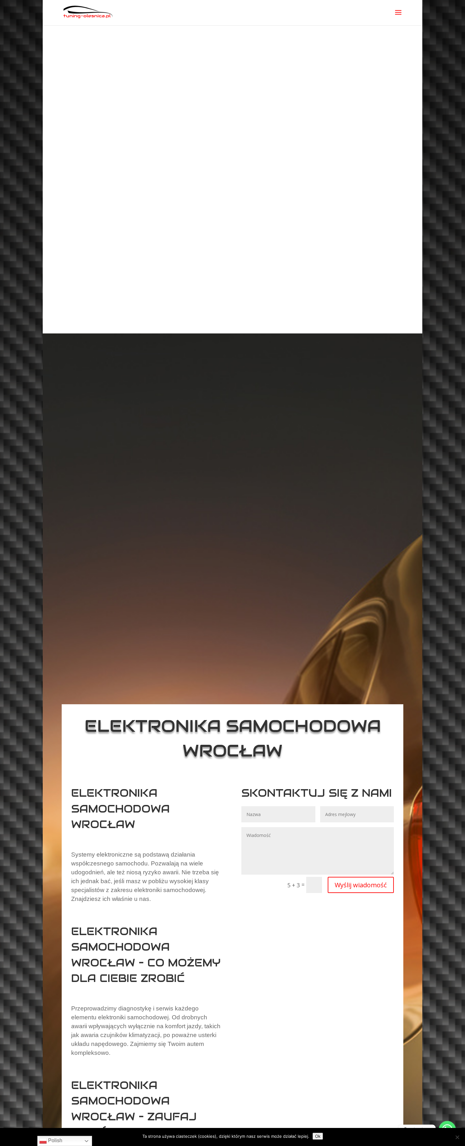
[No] (457, 1137)
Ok (317, 1136)
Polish (54, 1140)
